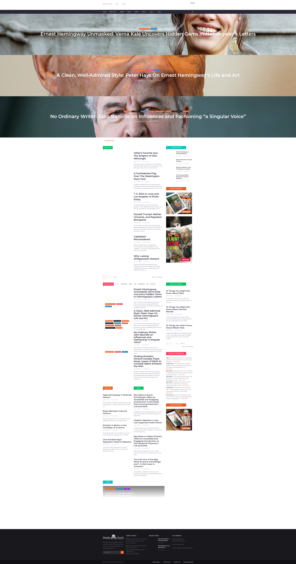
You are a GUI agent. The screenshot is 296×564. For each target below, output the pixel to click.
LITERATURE (124, 284)
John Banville (135, 111)
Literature (153, 28)
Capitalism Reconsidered (142, 238)
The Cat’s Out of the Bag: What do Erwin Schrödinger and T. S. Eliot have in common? (147, 463)
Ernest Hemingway (144, 28)
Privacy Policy (156, 562)
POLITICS (152, 284)
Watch (136, 11)
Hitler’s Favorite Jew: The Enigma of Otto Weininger (146, 156)
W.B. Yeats (186, 111)
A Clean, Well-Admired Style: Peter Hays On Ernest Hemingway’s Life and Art (148, 75)
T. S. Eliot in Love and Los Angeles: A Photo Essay (146, 196)
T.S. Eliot (168, 111)
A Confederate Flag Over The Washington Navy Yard (146, 176)
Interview (150, 70)
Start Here (112, 11)
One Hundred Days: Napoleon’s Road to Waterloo (182, 176)
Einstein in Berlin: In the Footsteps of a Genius (183, 168)
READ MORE (176, 361)
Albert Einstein (109, 351)
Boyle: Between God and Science (184, 160)
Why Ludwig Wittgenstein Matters (146, 257)
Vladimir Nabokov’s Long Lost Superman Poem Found (148, 421)
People (122, 11)
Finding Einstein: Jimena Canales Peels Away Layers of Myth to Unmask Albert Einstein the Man (148, 361)
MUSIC (130, 284)
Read (128, 11)
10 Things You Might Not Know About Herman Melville (178, 309)
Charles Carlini (139, 39)
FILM (135, 284)
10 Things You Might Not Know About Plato (178, 292)
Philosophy (119, 489)
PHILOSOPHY (141, 284)
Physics (125, 351)
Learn (151, 11)
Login (117, 3)
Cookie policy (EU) (188, 562)
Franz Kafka (111, 111)
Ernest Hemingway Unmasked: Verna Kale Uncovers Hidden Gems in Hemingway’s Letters (148, 34)
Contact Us (177, 562)
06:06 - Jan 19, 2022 (107, 3)
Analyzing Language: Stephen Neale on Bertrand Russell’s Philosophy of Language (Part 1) (120, 495)
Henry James (119, 111)
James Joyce (127, 111)
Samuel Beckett (160, 111)
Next (115, 277)
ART (148, 284)
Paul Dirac (151, 111)
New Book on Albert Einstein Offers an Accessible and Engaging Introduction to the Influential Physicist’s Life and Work (148, 441)
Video (127, 489)
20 (177, 343)
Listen (143, 11)
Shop (159, 11)
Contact (124, 3)
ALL (118, 284)
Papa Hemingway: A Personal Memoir (182, 152)
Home (104, 11)
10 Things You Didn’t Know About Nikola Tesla (179, 326)
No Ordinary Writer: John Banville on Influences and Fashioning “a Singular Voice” (148, 116)
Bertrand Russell (110, 489)
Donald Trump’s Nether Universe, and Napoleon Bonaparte (148, 217)
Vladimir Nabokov (177, 111)
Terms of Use (166, 562)
